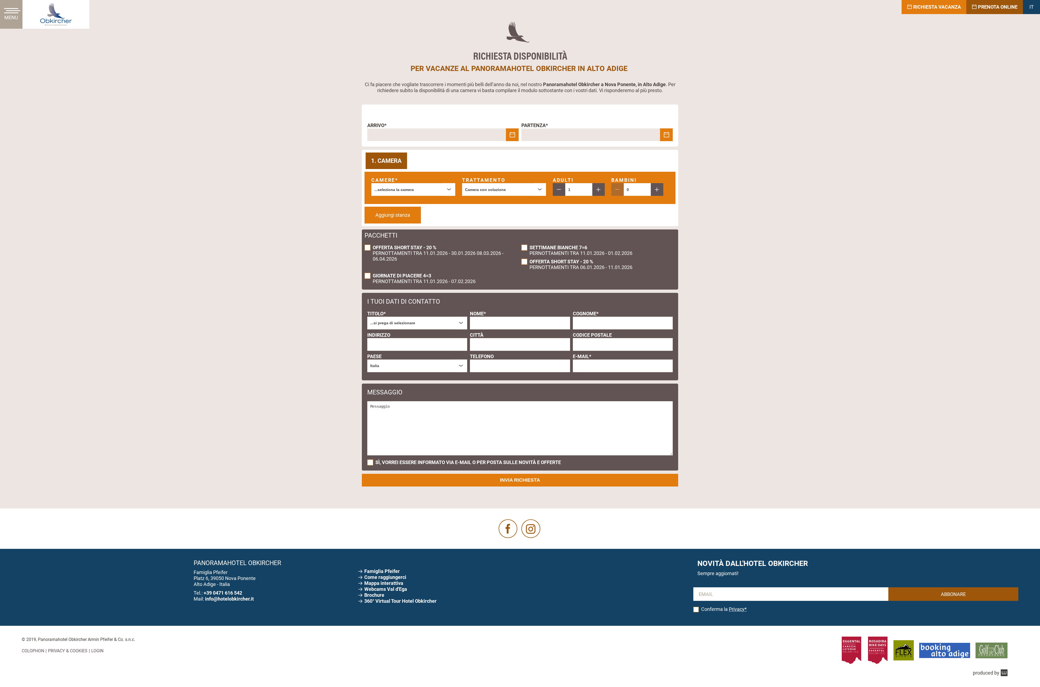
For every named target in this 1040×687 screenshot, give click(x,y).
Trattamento (483, 180)
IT (1031, 7)
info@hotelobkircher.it (229, 599)
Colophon (33, 650)
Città (476, 335)
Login (97, 650)
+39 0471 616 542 (223, 593)
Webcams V (385, 589)
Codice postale (592, 335)
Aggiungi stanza (392, 215)
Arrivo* (376, 125)
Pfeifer (382, 571)
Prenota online (998, 7)
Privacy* (738, 609)
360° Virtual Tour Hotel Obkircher (400, 601)
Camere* (384, 180)
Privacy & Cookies (67, 650)
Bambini (623, 180)
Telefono (482, 356)
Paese (374, 356)
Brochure (374, 595)
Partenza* (534, 125)
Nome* (478, 313)
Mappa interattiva (384, 583)
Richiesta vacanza (937, 7)
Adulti (563, 180)
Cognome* (586, 313)
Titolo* (376, 313)
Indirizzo (378, 335)
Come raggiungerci (385, 577)
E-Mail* (582, 356)
